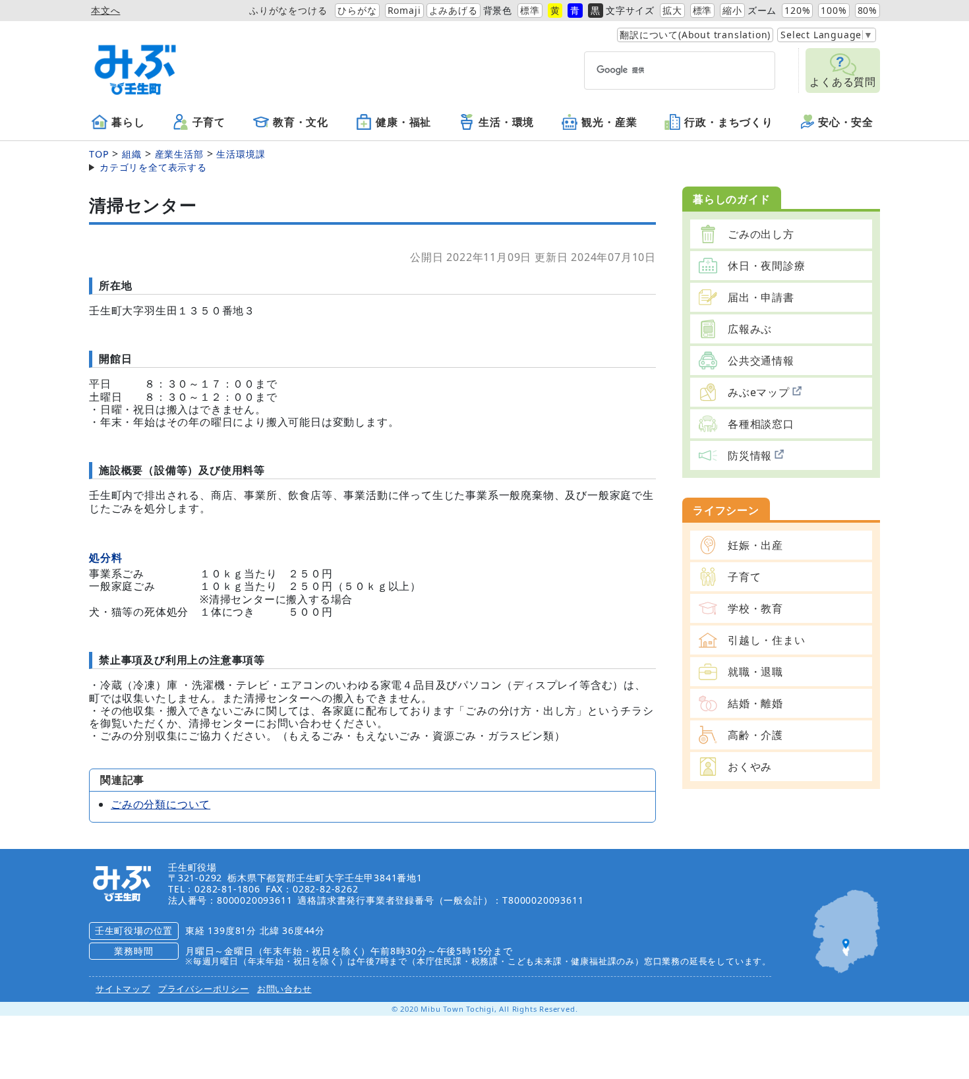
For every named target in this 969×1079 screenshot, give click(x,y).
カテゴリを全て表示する (153, 167)
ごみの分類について (160, 804)
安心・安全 (845, 122)
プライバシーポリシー (203, 989)
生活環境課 (240, 154)
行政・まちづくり (728, 122)
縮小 (732, 10)
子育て (208, 122)
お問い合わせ (284, 989)
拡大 (672, 10)
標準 (530, 10)
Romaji (404, 10)
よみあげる (453, 10)
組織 (132, 154)
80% (867, 10)
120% (797, 10)
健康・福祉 (403, 122)
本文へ (105, 10)
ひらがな (357, 10)
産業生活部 (179, 154)
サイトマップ (123, 989)
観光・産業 (609, 122)
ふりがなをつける (288, 10)
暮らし (127, 122)
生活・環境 (506, 122)
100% (833, 10)
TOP (99, 154)
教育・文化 (300, 122)
